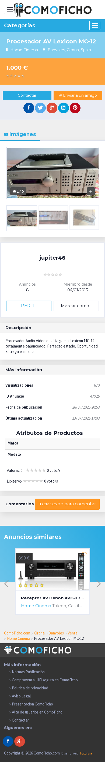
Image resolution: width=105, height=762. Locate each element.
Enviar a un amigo (79, 95)
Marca (13, 443)
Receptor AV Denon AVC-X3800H (52, 598)
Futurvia (86, 753)
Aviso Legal (21, 696)
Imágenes (22, 134)
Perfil (29, 305)
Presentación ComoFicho (32, 704)
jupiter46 (52, 258)
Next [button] (94, 173)
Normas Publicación (28, 672)
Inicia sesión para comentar (67, 503)
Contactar (27, 95)
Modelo (14, 454)
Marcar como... (76, 305)
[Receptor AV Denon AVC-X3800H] (52, 570)
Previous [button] (11, 173)
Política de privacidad (30, 688)
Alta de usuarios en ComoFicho (37, 712)
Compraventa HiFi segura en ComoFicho (45, 680)
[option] (52, 173)
